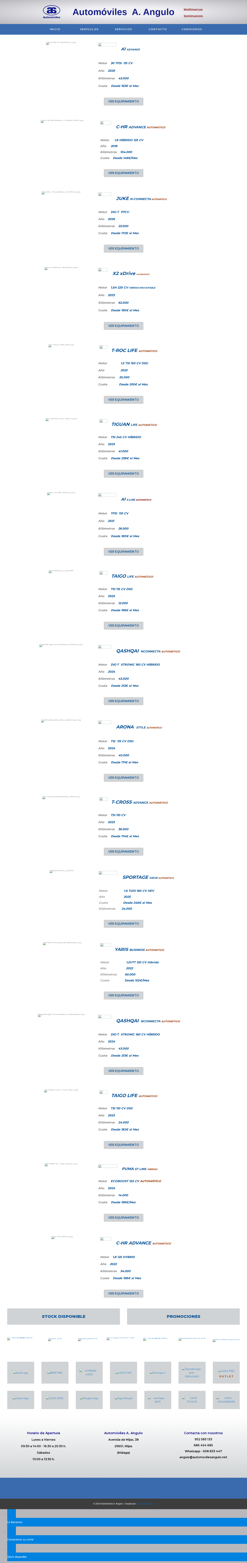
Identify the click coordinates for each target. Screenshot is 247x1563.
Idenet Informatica (145, 1503)
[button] (123, 102)
